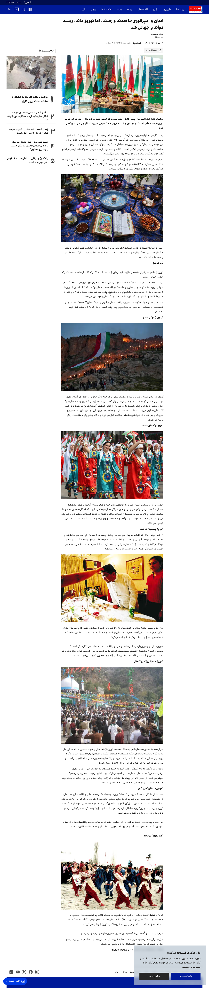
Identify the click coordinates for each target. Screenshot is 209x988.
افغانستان (143, 9)
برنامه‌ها (180, 9)
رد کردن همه (154, 976)
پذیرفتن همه (186, 976)
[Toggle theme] (9, 9)
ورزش (93, 9)
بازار (84, 9)
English (10, 2)
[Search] (23, 9)
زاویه (119, 9)
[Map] (30, 9)
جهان (129, 9)
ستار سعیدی (157, 34)
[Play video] (17, 9)
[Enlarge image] (112, 208)
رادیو (155, 9)
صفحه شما (106, 9)
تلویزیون (167, 9)
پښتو (18, 2)
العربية (27, 2)
